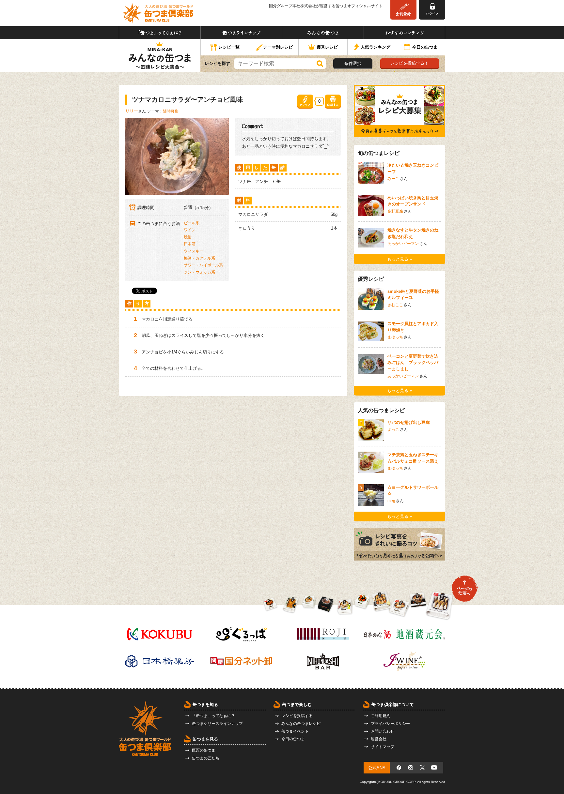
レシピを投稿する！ (409, 63)
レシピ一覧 (229, 47)
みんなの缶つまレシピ (301, 723)
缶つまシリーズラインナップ (217, 723)
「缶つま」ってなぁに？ (159, 32)
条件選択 (352, 63)
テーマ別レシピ (278, 47)
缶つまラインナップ (241, 32)
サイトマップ (382, 746)
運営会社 (378, 739)
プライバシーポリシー (390, 723)
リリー (131, 111)
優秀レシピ (327, 47)
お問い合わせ (382, 731)
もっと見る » (399, 259)
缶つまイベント (295, 731)
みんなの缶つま (323, 32)
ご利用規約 (380, 715)
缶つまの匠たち (205, 758)
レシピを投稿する (297, 715)
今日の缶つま (425, 47)
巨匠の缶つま (203, 750)
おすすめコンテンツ (404, 32)
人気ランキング (375, 47)
